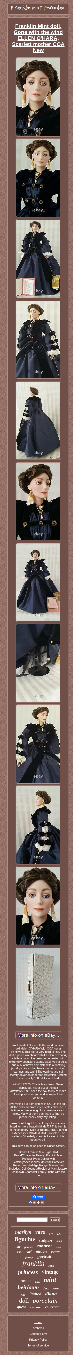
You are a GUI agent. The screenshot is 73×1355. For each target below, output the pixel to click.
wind (23, 1294)
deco (46, 1288)
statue (51, 1265)
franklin (33, 1263)
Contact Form (38, 1333)
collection (52, 1307)
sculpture (46, 1241)
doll (24, 1300)
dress (58, 1247)
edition (41, 1251)
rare (40, 1232)
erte (56, 1288)
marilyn (23, 1232)
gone (20, 1251)
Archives (38, 1328)
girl (29, 1251)
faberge (29, 1257)
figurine (25, 1239)
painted (28, 1247)
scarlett (55, 1251)
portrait (44, 1256)
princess (28, 1272)
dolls (59, 1234)
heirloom (28, 1287)
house (26, 1280)
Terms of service (38, 1345)
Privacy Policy (38, 1339)
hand (59, 1241)
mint (50, 1279)
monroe (45, 1245)
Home (38, 1322)
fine (18, 1246)
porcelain (45, 1300)
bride (37, 1282)
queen (21, 1307)
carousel (35, 1307)
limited (35, 1293)
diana (51, 1293)
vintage (50, 1271)
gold (51, 1233)
